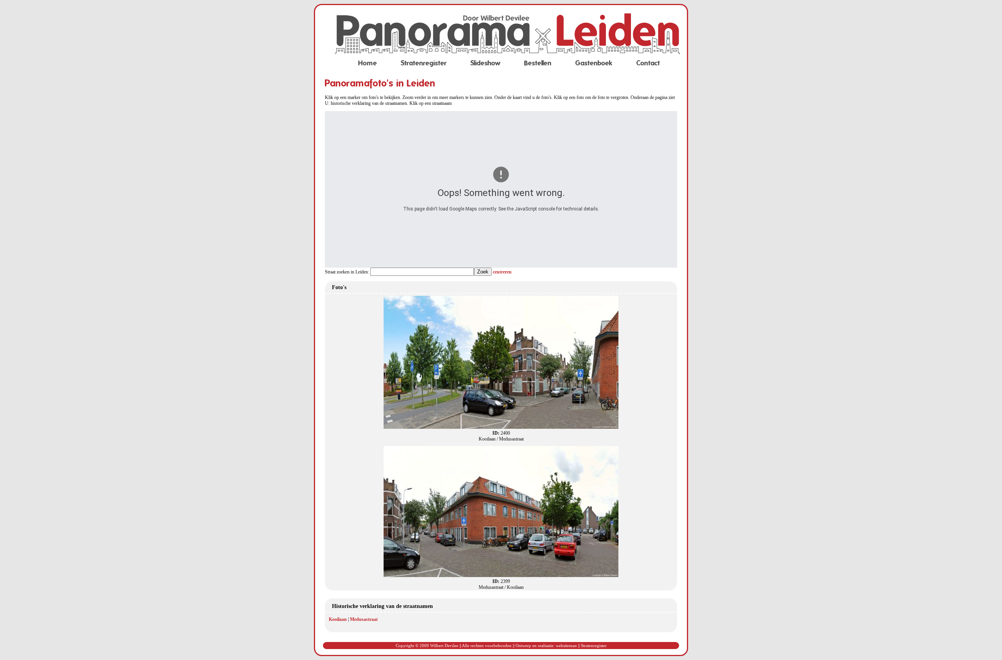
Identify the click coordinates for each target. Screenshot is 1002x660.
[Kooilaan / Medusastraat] (501, 427)
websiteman (566, 645)
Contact (648, 63)
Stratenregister (424, 63)
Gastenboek (594, 63)
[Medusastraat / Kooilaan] (501, 575)
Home (367, 63)
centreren (502, 272)
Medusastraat (364, 619)
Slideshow (485, 63)
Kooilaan (338, 619)
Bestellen (537, 63)
